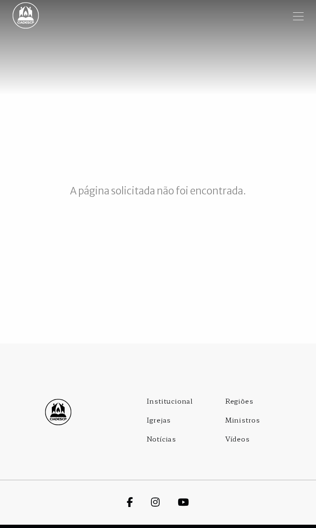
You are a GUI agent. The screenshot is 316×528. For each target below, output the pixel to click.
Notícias (161, 439)
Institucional (169, 401)
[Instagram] (164, 501)
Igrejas (158, 420)
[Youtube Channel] (192, 501)
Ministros (242, 420)
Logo (58, 412)
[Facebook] (139, 501)
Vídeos (237, 439)
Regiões (239, 401)
